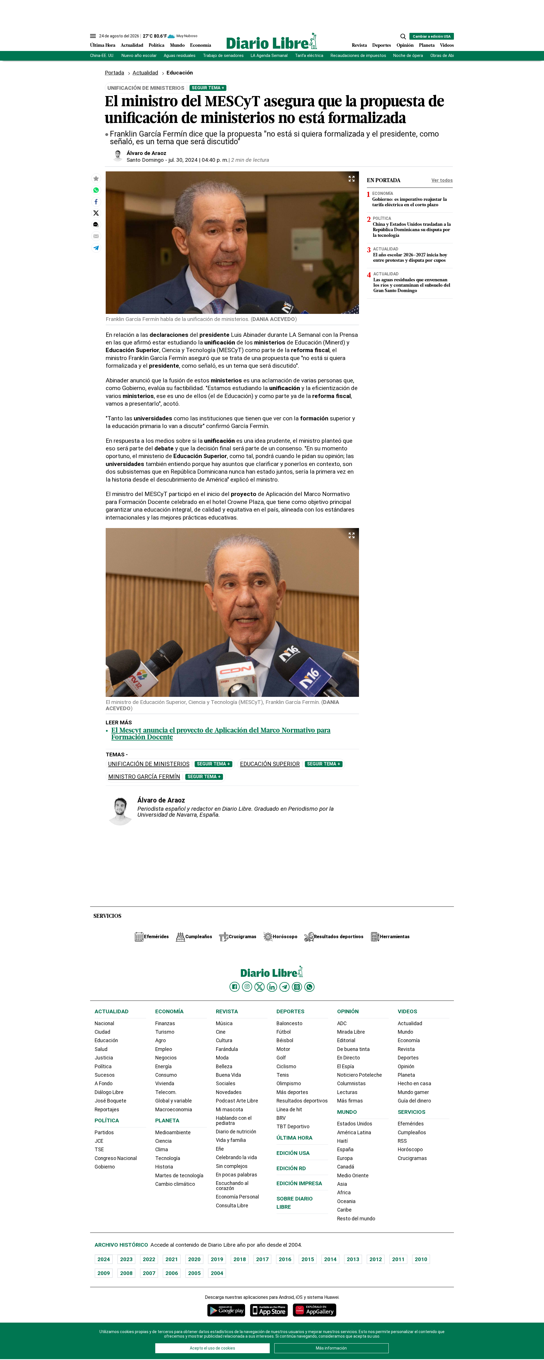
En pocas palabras (236, 1175)
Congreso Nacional (116, 1158)
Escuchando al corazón (232, 1185)
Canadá (345, 1167)
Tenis (283, 1075)
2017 (262, 1259)
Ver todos (442, 180)
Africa (344, 1192)
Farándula (227, 1049)
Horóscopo (410, 1149)
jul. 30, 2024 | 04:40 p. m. (198, 160)
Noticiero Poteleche (359, 1075)
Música (224, 1023)
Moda (222, 1058)
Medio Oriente (353, 1175)
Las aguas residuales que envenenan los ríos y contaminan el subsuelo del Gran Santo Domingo (411, 285)
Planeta (427, 45)
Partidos (104, 1132)
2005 (194, 1273)
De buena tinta (353, 1049)
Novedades (229, 1092)
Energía (163, 1066)
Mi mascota (229, 1109)
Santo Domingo (145, 160)
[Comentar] (96, 224)
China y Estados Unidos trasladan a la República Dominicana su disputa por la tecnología (412, 230)
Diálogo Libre (109, 1092)
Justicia (104, 1058)
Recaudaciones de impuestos (358, 55)
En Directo (348, 1058)
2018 (239, 1259)
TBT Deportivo (293, 1126)
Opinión (405, 45)
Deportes (381, 45)
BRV (281, 1118)
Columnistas (351, 1083)
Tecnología (167, 1158)
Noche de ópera (408, 55)
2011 (398, 1259)
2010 (421, 1259)
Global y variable (173, 1101)
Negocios (166, 1058)
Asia (342, 1184)
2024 (103, 1259)
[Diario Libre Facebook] (235, 987)
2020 (194, 1259)
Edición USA (293, 1153)
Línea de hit (289, 1109)
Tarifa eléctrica (309, 55)
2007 (149, 1273)
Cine (221, 1032)
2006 (171, 1273)
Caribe (344, 1210)
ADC (342, 1023)
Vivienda (164, 1083)
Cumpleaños (412, 1132)
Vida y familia (231, 1140)
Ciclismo (286, 1066)
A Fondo (103, 1083)
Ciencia (163, 1141)
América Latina (354, 1132)
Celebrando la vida (236, 1157)
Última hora (295, 1138)
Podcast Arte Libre (237, 1101)
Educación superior (270, 764)
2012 (375, 1259)
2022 (149, 1259)
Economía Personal (237, 1197)
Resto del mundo (356, 1218)
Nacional (104, 1023)
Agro (160, 1040)
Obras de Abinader (447, 55)
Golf (281, 1058)
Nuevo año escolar (139, 55)
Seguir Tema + (208, 87)
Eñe (220, 1149)
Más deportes (292, 1092)
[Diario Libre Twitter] (259, 987)
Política (156, 45)
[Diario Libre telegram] (284, 987)
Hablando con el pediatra (234, 1120)
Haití (342, 1141)
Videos (447, 45)
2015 (307, 1259)
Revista (359, 45)
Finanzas (165, 1023)
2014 (330, 1259)
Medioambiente (173, 1132)
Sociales (225, 1083)
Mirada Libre (351, 1032)
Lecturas (347, 1092)
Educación (106, 1040)
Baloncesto (289, 1023)
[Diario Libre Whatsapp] (309, 987)
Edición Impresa (299, 1183)
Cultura (224, 1040)
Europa (345, 1158)
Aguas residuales (180, 55)
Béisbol (285, 1040)
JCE (99, 1141)
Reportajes (107, 1109)
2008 (126, 1273)
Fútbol (284, 1032)
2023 (126, 1259)
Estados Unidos (354, 1124)
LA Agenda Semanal (269, 55)
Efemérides (411, 1124)
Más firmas (350, 1101)
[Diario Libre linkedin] (272, 987)
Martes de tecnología (179, 1175)
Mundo (177, 45)
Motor (283, 1049)
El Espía (345, 1066)
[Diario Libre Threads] (297, 987)
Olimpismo (289, 1083)
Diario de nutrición (236, 1132)
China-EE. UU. (102, 55)
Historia (164, 1167)
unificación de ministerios (149, 764)
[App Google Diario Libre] (226, 1310)
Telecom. (166, 1092)
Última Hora (102, 45)
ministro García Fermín (144, 777)
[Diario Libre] (272, 40)
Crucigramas (412, 1158)
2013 (353, 1259)
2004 (217, 1273)
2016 (285, 1259)
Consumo (166, 1075)
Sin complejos (232, 1166)
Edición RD (291, 1168)
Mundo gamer (413, 1092)
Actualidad (132, 45)
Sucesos (105, 1075)
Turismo (164, 1032)
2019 (217, 1259)
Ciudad (102, 1032)
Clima (161, 1149)
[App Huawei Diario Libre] (314, 1310)
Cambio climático (175, 1184)
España (345, 1149)
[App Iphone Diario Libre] (269, 1310)
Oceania (346, 1201)
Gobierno (105, 1167)
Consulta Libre (232, 1205)
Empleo (163, 1049)
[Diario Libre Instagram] (247, 987)
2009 (103, 1273)
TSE (99, 1149)
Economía (200, 45)
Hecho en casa (414, 1083)
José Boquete (110, 1101)
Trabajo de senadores (223, 55)
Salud (101, 1049)
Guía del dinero (414, 1101)
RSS (402, 1141)
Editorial (346, 1040)
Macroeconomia (173, 1109)
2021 (171, 1259)
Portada (114, 72)
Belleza (224, 1066)
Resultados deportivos (302, 1101)
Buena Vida (228, 1075)
